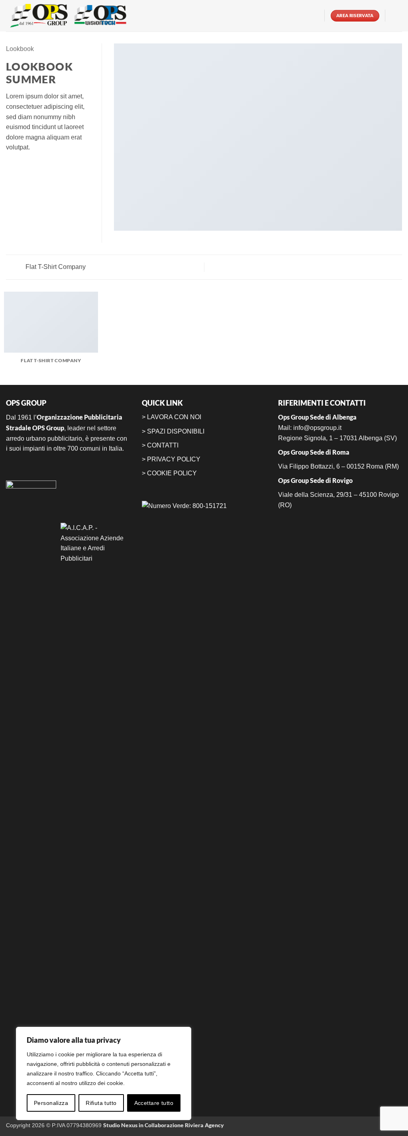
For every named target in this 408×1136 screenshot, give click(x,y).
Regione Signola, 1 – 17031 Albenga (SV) (337, 438)
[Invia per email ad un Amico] (30, 166)
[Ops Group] (71, 15)
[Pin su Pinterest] (40, 166)
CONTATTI (162, 445)
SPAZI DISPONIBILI (175, 431)
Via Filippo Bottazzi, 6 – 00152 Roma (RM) (338, 466)
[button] (396, 15)
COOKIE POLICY (172, 473)
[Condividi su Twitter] (21, 166)
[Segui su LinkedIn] (313, 15)
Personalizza (51, 1103)
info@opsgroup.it (317, 427)
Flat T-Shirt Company (55, 266)
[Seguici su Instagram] (303, 15)
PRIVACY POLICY (173, 459)
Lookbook (20, 48)
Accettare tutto (153, 1103)
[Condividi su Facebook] (11, 166)
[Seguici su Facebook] (293, 15)
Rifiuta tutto (101, 1103)
